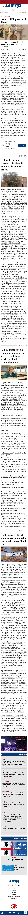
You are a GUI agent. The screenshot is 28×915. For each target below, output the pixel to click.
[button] (14, 743)
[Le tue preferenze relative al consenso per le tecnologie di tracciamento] (25, 912)
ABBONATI (4, 2)
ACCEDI (25, 6)
